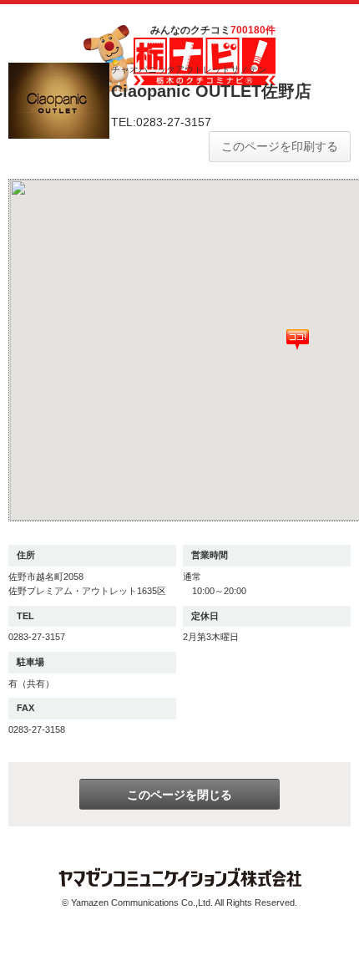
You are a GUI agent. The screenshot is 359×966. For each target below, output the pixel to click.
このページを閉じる (179, 794)
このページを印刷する (279, 146)
